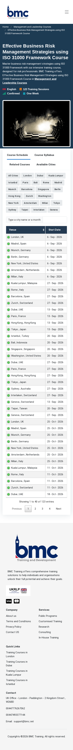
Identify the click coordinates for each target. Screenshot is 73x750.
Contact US (12, 632)
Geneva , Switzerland (22, 402)
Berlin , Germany (20, 256)
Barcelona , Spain (20, 296)
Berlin (57, 189)
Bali (36, 182)
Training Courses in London (17, 654)
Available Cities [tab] (46, 164)
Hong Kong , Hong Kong (23, 322)
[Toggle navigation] (66, 12)
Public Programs (48, 615)
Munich (12, 189)
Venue (12, 229)
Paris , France (18, 316)
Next (58, 508)
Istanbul (12, 182)
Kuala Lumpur (56, 175)
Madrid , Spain (18, 243)
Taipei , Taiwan (19, 408)
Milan (45, 203)
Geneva (54, 209)
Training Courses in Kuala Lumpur (17, 672)
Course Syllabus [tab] (44, 155)
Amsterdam (30, 203)
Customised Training (50, 621)
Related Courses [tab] (20, 164)
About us (11, 615)
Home (5, 27)
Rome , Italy (17, 289)
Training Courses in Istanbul (17, 682)
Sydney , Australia (21, 388)
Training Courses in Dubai (17, 663)
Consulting (45, 632)
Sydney (12, 209)
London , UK (17, 237)
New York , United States (24, 263)
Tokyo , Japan (18, 329)
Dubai (40, 175)
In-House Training (49, 637)
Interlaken (38, 209)
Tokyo (56, 203)
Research (44, 626)
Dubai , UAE (17, 309)
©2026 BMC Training (32, 736)
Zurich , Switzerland (22, 303)
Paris (25, 182)
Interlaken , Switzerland (24, 395)
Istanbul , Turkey (20, 336)
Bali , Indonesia (19, 342)
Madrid (58, 182)
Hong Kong (14, 196)
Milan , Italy (17, 276)
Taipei (24, 209)
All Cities (13, 175)
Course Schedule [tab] (17, 155)
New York (13, 203)
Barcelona (26, 189)
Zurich (29, 196)
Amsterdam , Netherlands (25, 270)
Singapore (43, 189)
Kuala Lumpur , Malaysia (24, 283)
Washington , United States (26, 355)
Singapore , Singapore (23, 349)
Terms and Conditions (18, 621)
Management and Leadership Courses (32, 27)
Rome (46, 182)
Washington (44, 196)
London (27, 175)
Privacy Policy (13, 626)
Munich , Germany (21, 250)
